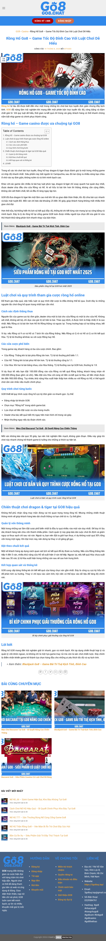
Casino (25, 31)
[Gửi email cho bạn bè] (55, 672)
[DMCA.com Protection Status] (64, 937)
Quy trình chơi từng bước (19, 148)
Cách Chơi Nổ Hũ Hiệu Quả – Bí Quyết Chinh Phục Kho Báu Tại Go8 (42, 808)
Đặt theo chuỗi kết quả (18, 157)
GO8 (18, 31)
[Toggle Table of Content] (46, 131)
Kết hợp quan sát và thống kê (20, 160)
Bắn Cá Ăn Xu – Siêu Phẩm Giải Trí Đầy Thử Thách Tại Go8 (39, 835)
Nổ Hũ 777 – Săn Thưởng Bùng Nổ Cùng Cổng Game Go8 (38, 817)
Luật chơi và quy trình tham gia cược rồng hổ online (27, 139)
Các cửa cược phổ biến (18, 145)
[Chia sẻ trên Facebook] (45, 672)
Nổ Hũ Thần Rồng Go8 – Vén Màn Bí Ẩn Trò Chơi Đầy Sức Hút (40, 826)
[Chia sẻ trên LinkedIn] (65, 672)
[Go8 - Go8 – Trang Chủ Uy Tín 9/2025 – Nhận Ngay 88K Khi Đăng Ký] (53, 8)
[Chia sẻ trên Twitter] (50, 672)
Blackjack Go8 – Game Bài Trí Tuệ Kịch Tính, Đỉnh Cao (54, 664)
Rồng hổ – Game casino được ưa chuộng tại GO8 (26, 135)
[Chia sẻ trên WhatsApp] (40, 672)
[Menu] (3, 8)
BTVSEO (67, 49)
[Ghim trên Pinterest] (60, 672)
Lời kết (8, 163)
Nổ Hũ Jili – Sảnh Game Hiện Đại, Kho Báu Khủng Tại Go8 (38, 799)
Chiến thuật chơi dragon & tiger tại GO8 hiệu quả (25, 151)
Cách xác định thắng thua (19, 142)
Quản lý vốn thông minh (18, 154)
